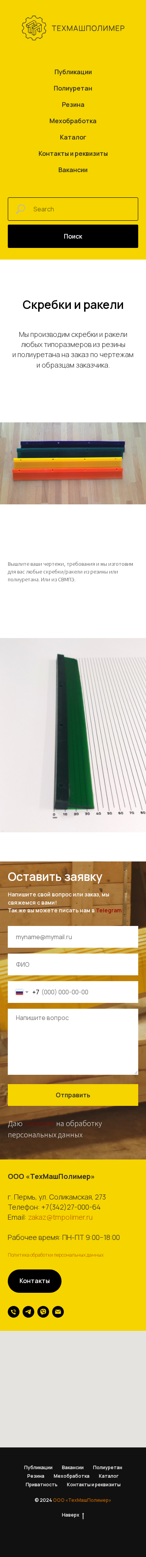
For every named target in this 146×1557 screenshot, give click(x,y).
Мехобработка (73, 121)
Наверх (70, 1515)
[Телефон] (13, 1312)
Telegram (108, 910)
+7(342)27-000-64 (71, 1207)
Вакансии (73, 170)
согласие (39, 1123)
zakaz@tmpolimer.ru (60, 1217)
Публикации (73, 72)
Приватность (42, 1484)
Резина (73, 104)
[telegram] (28, 1312)
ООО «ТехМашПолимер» (82, 1500)
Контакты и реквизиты (73, 153)
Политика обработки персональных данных (56, 1255)
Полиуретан (73, 88)
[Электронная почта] (58, 1312)
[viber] (43, 1312)
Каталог (73, 137)
